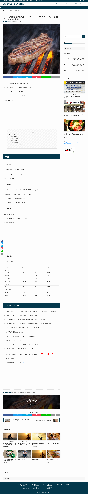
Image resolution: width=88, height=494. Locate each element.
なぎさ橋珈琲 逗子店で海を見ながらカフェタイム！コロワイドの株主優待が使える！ (74, 60)
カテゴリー (66, 46)
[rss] (82, 1)
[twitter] (80, 1)
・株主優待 (15, 138)
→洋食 (23, 487)
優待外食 (29, 392)
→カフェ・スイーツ (26, 489)
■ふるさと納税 (46, 484)
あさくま (33, 392)
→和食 (23, 485)
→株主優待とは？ (35, 485)
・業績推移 (15, 142)
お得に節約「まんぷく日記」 (14, 4)
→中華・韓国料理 (25, 488)
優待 (25, 392)
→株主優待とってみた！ (36, 487)
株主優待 (22, 392)
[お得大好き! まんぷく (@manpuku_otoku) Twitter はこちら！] (44, 7)
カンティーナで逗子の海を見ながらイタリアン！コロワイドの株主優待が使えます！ (74, 65)
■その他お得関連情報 (60, 484)
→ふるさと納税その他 (47, 488)
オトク (18, 392)
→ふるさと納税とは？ (47, 485)
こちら (22, 362)
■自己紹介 (68, 484)
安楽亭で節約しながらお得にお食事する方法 (74, 71)
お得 (15, 392)
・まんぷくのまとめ (16, 144)
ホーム (19, 484)
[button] (8, 77)
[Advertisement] (31, 115)
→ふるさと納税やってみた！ (48, 487)
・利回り (15, 140)
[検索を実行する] (83, 36)
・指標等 (15, 136)
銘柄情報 (13, 134)
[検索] (84, 1)
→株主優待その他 (8, 21)
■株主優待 (34, 484)
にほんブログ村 (67, 143)
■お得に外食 (24, 484)
